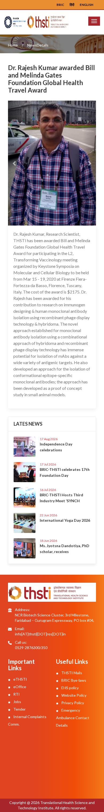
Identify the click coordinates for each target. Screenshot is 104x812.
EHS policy (70, 687)
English (86, 5)
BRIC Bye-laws (73, 680)
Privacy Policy (72, 702)
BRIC (60, 5)
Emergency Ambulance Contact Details (72, 717)
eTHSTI (20, 679)
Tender (19, 709)
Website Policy (73, 695)
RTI (16, 694)
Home (13, 45)
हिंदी (72, 5)
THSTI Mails (71, 672)
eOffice (19, 686)
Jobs (17, 701)
